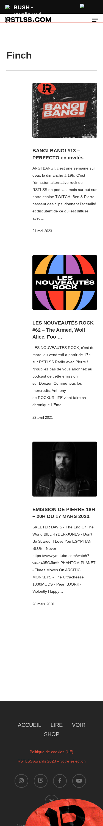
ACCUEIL (29, 725)
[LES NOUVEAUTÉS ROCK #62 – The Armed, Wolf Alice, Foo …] (64, 282)
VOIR (78, 725)
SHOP (51, 734)
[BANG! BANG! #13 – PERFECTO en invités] (64, 110)
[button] (95, 20)
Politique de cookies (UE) (51, 752)
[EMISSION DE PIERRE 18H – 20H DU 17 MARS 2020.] (64, 469)
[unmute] (82, 5)
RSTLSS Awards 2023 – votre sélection (52, 761)
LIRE (57, 725)
